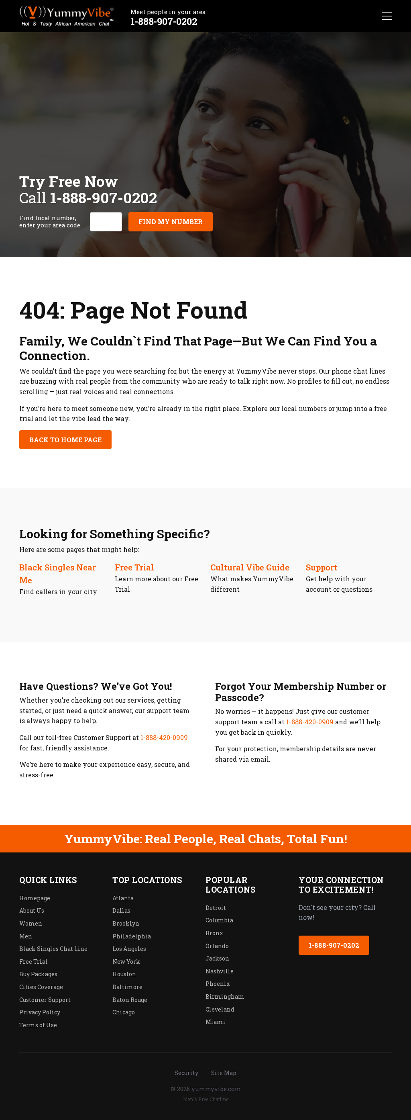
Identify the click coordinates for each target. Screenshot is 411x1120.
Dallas (121, 910)
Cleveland (220, 1009)
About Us (31, 910)
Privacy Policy (39, 1012)
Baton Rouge (129, 1000)
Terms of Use (38, 1025)
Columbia (219, 920)
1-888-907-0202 (163, 21)
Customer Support (45, 1000)
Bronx (214, 933)
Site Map (223, 1073)
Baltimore (127, 987)
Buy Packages (38, 974)
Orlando (217, 946)
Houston (124, 974)
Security (186, 1073)
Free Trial (134, 567)
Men (25, 936)
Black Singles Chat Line (53, 948)
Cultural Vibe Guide (249, 567)
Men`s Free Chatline (205, 1099)
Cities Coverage (41, 987)
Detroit (216, 908)
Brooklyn (125, 923)
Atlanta (123, 898)
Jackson (217, 958)
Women (30, 923)
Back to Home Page (65, 439)
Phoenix (218, 983)
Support (321, 567)
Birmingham (225, 996)
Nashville (220, 971)
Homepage (34, 898)
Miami (216, 1022)
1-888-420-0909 (164, 737)
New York (126, 961)
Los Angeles (129, 948)
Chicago (123, 1012)
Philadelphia (131, 936)
